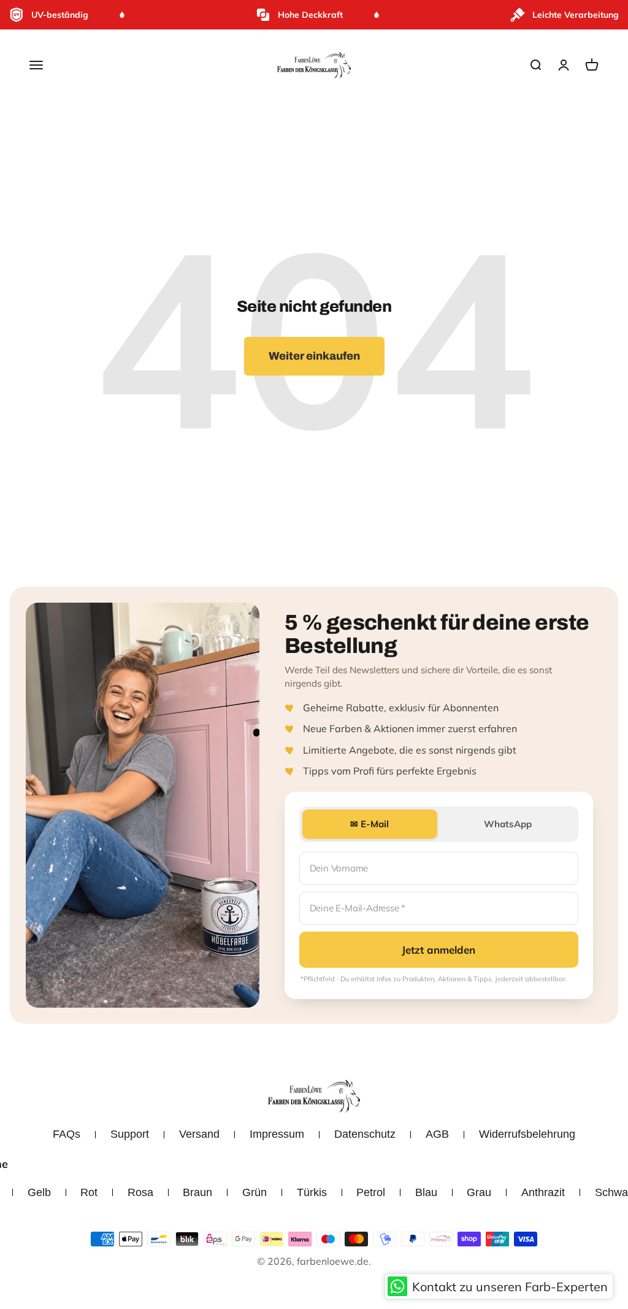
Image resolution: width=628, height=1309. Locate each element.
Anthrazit (543, 1192)
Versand (199, 1134)
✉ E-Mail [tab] (369, 824)
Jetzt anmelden (438, 949)
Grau (479, 1192)
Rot (89, 1192)
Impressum (277, 1134)
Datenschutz (365, 1134)
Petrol (370, 1192)
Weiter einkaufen (314, 356)
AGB (437, 1134)
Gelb (39, 1192)
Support (129, 1134)
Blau (426, 1192)
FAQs (66, 1134)
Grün (254, 1192)
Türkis (312, 1192)
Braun (197, 1192)
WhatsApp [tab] (508, 824)
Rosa (140, 1192)
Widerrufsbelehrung (527, 1134)
